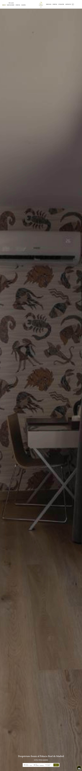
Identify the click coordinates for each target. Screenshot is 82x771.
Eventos (55, 4)
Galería (23, 5)
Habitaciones (10, 5)
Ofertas (18, 5)
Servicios (48, 4)
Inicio (4, 5)
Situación (61, 4)
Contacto (68, 4)
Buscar (56, 764)
